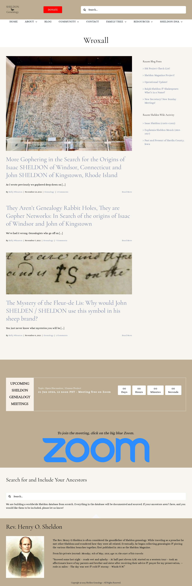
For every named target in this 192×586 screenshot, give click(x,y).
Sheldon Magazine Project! (159, 75)
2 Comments (62, 335)
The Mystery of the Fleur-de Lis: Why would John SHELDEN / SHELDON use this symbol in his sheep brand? (66, 310)
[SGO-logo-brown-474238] (12, 6)
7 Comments (61, 240)
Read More (127, 192)
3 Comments (62, 192)
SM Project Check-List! (157, 68)
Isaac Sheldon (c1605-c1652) (160, 123)
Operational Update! (156, 82)
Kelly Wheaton (15, 192)
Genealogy (49, 192)
